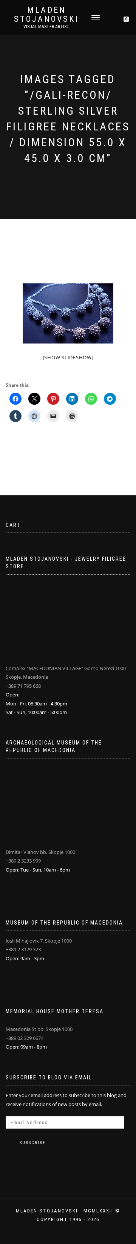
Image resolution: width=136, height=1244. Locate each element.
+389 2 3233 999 (23, 860)
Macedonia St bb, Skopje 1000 (39, 1029)
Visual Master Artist (46, 26)
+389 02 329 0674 (24, 1038)
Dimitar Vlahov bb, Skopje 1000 (40, 852)
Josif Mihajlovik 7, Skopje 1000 (39, 940)
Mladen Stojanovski (46, 15)
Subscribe (33, 1142)
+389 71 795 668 (23, 686)
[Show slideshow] (68, 357)
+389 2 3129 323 (23, 949)
